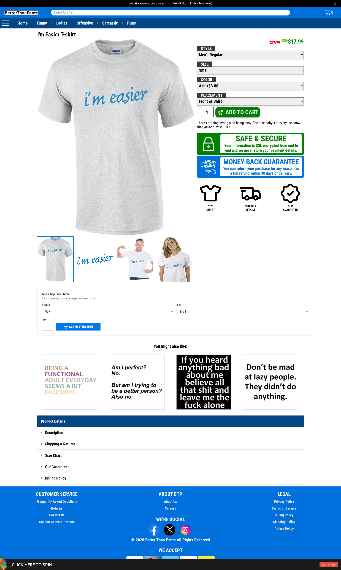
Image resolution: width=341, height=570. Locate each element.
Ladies (61, 23)
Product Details (53, 421)
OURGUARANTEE (290, 208)
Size (205, 64)
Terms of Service (284, 508)
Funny (42, 23)
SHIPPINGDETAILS (250, 208)
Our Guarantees (57, 466)
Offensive (85, 23)
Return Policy (284, 528)
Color (206, 79)
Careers (170, 508)
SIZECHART (210, 208)
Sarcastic (110, 23)
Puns (131, 23)
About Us (170, 501)
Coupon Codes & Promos (57, 522)
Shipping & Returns (60, 444)
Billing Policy (55, 478)
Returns (56, 508)
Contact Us (56, 515)
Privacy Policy (284, 501)
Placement (212, 95)
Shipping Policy (284, 522)
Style (206, 48)
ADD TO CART (242, 112)
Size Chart (53, 455)
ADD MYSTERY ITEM (81, 326)
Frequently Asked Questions (56, 501)
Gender (46, 305)
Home (23, 23)
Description (54, 432)
